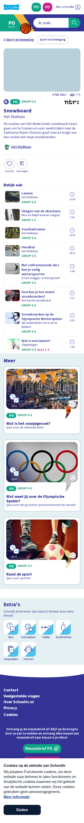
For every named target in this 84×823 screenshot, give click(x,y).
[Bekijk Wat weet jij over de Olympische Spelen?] (42, 475)
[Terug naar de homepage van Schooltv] (11, 7)
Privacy (10, 708)
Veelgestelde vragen (22, 696)
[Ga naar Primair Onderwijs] (12, 22)
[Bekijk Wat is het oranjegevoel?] (42, 400)
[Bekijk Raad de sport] (42, 551)
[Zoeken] (74, 23)
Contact (11, 690)
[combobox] (51, 23)
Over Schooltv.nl (19, 702)
